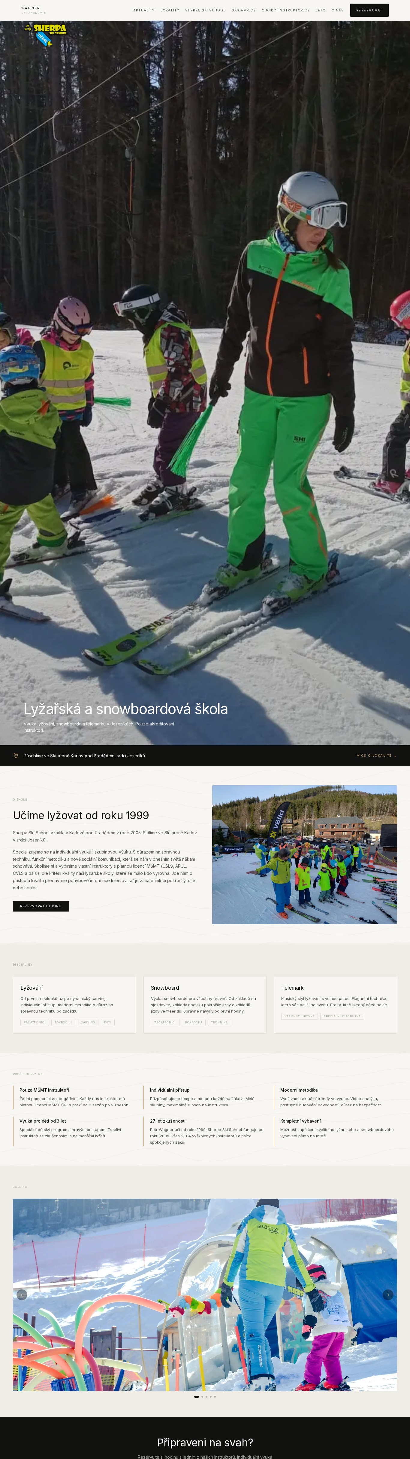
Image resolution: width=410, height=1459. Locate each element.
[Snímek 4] (211, 1397)
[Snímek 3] (206, 1397)
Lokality (170, 10)
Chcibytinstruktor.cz (286, 10)
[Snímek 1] (196, 1397)
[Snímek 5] (215, 1397)
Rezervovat (369, 10)
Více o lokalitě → (377, 755)
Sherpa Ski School (205, 10)
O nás (338, 10)
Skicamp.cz (244, 10)
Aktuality (144, 10)
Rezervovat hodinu (41, 906)
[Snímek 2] (202, 1397)
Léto (321, 10)
